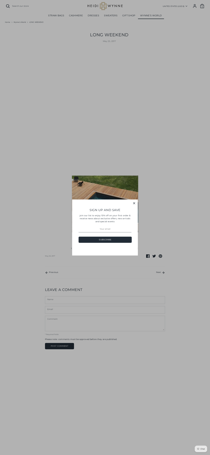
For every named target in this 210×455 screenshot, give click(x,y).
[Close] (134, 203)
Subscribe (105, 239)
